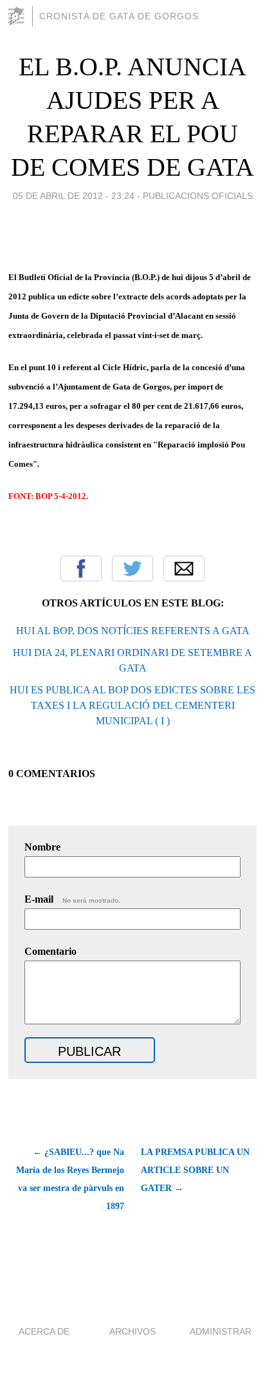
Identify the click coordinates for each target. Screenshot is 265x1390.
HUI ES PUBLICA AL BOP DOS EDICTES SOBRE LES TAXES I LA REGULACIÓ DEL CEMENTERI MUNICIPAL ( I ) (132, 705)
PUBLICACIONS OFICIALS (198, 196)
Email (184, 568)
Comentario (50, 951)
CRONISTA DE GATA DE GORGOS (119, 16)
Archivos (132, 1331)
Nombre (42, 846)
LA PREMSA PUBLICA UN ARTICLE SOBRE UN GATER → (195, 1170)
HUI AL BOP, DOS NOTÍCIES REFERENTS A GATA (133, 630)
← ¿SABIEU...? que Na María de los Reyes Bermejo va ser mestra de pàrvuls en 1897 (70, 1179)
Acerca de (44, 1331)
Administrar (220, 1331)
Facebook (81, 568)
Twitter (132, 568)
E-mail (72, 899)
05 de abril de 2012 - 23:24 (73, 196)
